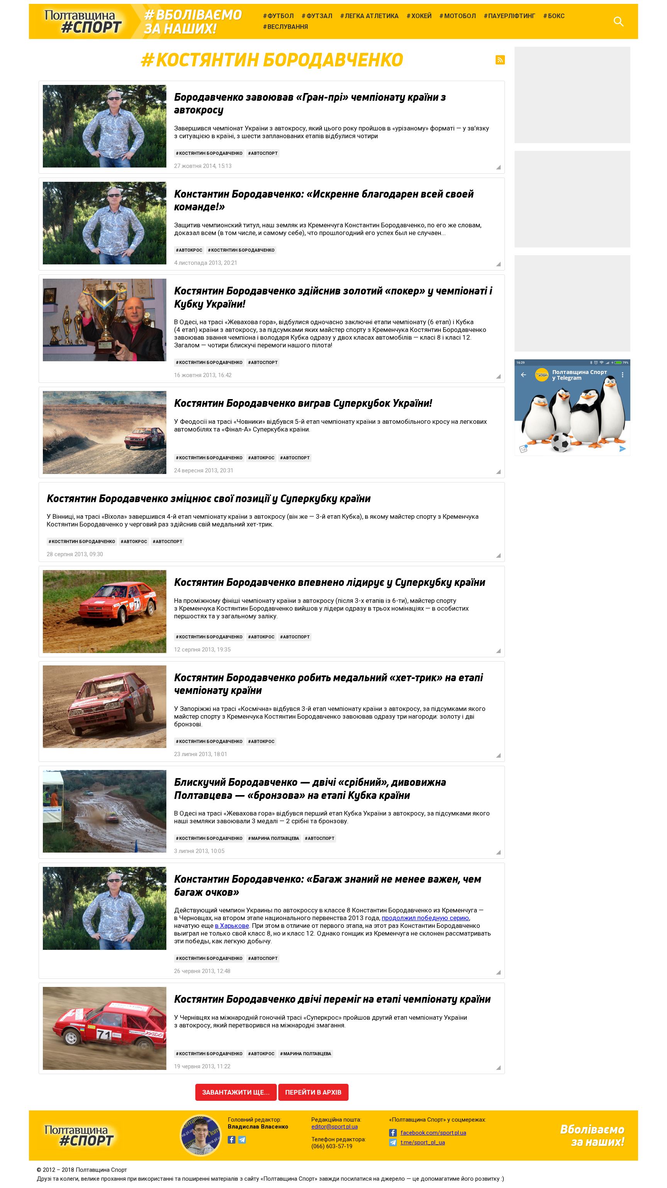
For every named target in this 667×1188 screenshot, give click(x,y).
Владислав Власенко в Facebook (231, 1140)
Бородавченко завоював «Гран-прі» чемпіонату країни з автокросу (310, 103)
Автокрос (190, 250)
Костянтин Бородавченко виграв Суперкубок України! (303, 403)
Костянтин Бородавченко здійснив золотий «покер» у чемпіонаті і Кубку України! (333, 297)
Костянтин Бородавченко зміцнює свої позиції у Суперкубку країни (209, 498)
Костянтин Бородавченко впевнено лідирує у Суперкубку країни (329, 582)
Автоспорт (264, 153)
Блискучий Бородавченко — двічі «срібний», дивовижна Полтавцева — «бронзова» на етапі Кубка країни (310, 788)
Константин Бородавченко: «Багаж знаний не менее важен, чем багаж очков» (327, 885)
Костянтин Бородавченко (210, 153)
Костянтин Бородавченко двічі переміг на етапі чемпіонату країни (332, 999)
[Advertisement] (572, 95)
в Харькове (232, 925)
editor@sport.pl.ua (334, 1126)
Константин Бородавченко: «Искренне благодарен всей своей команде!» (324, 200)
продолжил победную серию (425, 918)
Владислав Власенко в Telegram (242, 1140)
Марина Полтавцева (275, 838)
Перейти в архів (313, 1092)
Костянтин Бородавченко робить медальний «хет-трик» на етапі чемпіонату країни (328, 684)
